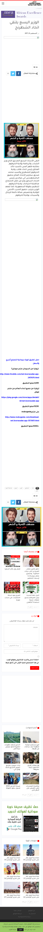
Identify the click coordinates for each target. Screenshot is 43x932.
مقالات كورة (15, 556)
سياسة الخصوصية (24, 917)
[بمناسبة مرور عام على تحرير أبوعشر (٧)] (12, 850)
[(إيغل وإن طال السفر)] (12, 561)
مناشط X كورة (8, 488)
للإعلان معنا (17, 910)
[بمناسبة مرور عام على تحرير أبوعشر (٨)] (31, 850)
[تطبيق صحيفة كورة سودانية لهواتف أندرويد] (22, 818)
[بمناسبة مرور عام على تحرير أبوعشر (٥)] (12, 869)
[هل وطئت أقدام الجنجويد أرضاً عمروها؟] (31, 758)
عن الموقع (31, 910)
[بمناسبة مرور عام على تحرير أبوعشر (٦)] (31, 869)
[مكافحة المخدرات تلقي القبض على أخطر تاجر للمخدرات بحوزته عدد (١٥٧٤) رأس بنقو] (31, 778)
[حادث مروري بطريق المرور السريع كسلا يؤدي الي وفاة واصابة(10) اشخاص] (12, 758)
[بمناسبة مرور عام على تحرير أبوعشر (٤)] (31, 887)
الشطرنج (27, 488)
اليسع (16, 488)
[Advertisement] (21, 100)
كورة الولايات (34, 583)
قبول (20, 929)
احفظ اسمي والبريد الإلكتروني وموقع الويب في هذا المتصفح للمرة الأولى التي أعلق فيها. (22, 661)
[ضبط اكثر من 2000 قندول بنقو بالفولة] (12, 778)
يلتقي (37, 491)
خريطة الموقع (17, 914)
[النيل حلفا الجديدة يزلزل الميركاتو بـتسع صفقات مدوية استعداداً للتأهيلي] (31, 587)
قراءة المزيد (12, 929)
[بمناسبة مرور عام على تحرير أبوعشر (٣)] (12, 887)
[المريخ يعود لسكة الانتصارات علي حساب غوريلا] (12, 587)
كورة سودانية (34, 556)
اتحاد (33, 488)
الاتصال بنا (32, 914)
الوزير (21, 488)
